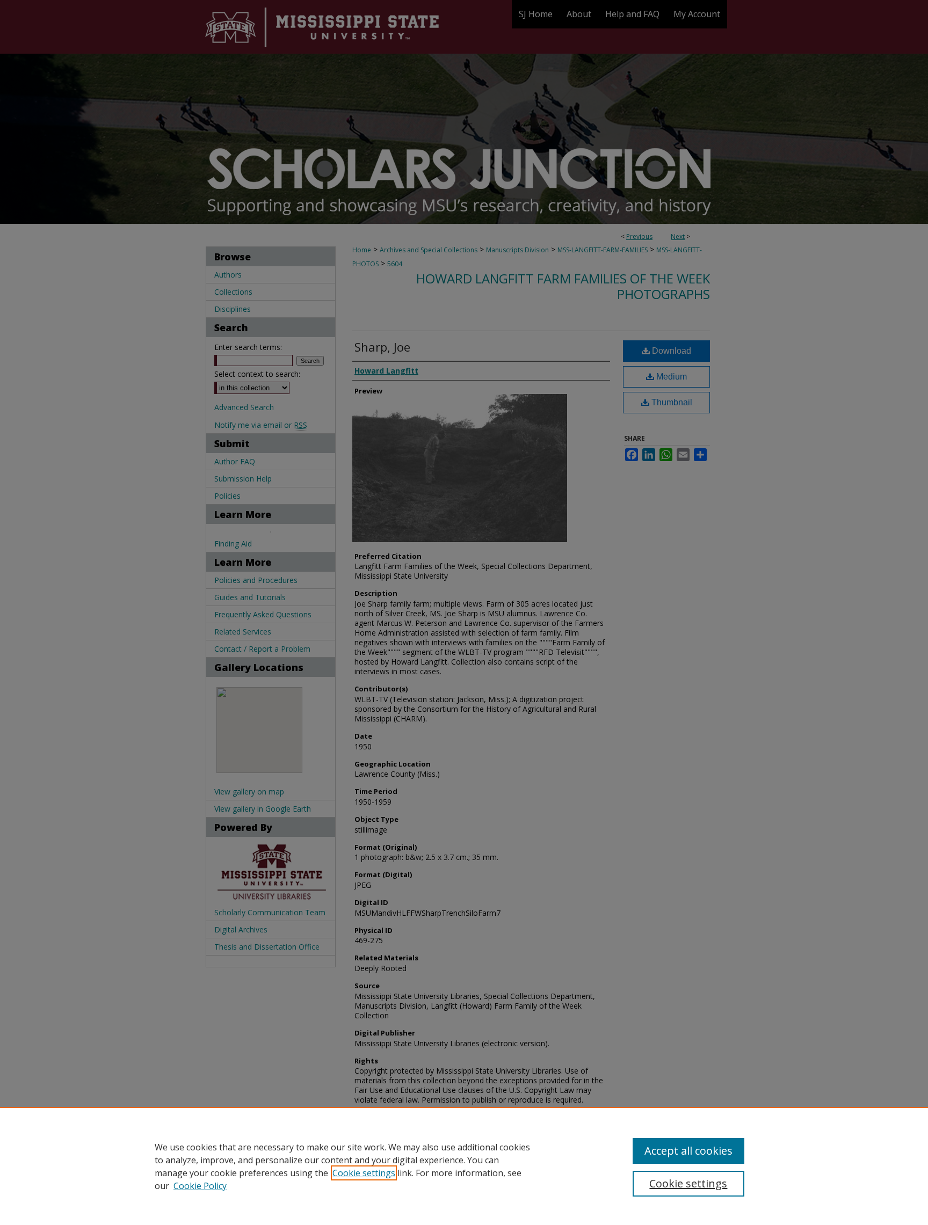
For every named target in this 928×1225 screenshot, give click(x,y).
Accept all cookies (688, 1150)
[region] (464, 1166)
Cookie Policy (200, 1186)
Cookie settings (363, 1173)
